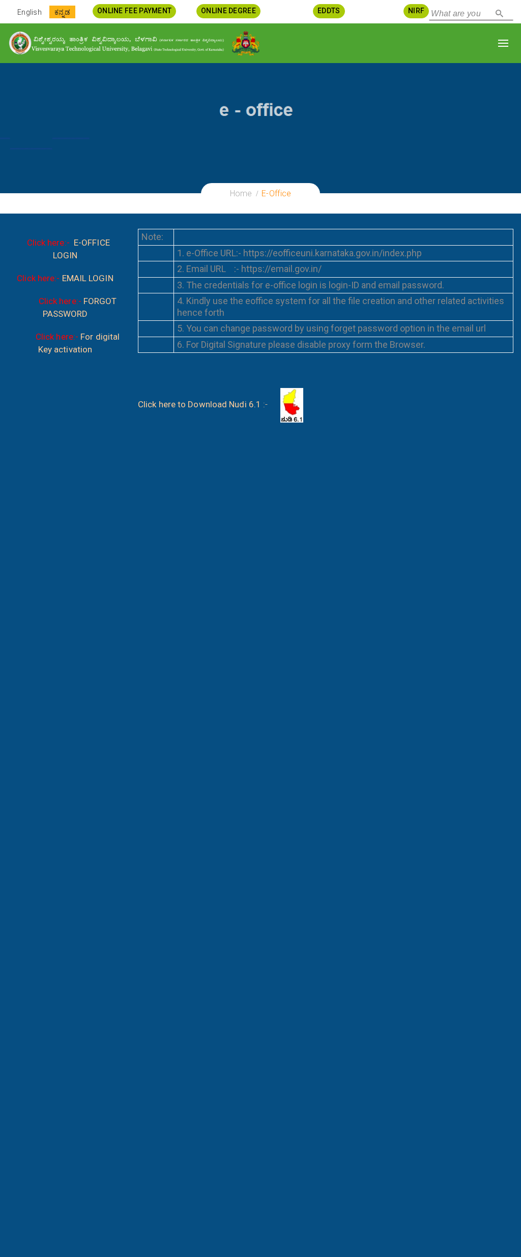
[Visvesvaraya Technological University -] (116, 43)
